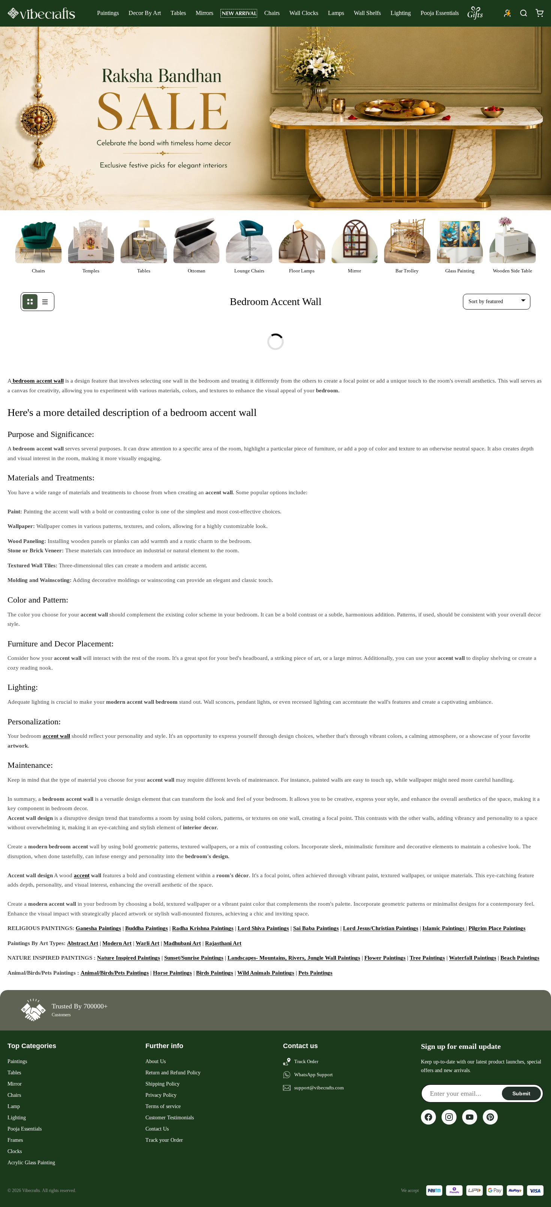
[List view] (44, 301)
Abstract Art (82, 943)
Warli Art (147, 943)
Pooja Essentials (440, 13)
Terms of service (163, 1106)
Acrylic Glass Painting (31, 1162)
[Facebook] (428, 1117)
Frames (15, 1140)
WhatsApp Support (313, 1074)
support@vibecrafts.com (319, 1087)
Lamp (13, 1106)
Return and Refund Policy (173, 1072)
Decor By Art (145, 13)
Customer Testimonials (169, 1117)
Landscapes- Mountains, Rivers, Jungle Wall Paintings (294, 958)
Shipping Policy (162, 1084)
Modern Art (117, 943)
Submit (521, 1093)
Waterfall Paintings (472, 958)
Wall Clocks (303, 13)
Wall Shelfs (367, 13)
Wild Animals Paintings (265, 973)
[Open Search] (524, 13)
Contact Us (157, 1129)
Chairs (272, 13)
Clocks (14, 1151)
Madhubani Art (182, 943)
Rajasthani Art (223, 943)
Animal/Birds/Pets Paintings (115, 973)
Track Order (306, 1061)
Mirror (14, 1084)
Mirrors (204, 13)
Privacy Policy (161, 1095)
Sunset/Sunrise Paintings (193, 958)
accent (82, 875)
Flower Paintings (385, 958)
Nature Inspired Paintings (128, 958)
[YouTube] (469, 1117)
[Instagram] (449, 1117)
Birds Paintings (214, 973)
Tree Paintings (427, 958)
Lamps (336, 13)
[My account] (507, 13)
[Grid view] (29, 301)
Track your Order (164, 1140)
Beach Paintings (519, 958)
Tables (178, 13)
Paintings (108, 13)
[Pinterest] (490, 1117)
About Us (155, 1061)
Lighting (401, 13)
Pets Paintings (315, 973)
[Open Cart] (539, 13)
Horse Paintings (172, 973)
